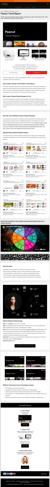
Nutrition (17, 16)
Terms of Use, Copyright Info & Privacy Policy (34, 484)
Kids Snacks (39, 126)
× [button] (48, 1)
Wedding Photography (13, 124)
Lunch (11, 128)
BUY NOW (25, 445)
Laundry (8, 128)
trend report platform (31, 329)
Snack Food (7, 18)
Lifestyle (11, 11)
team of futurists (17, 338)
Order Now (36, 72)
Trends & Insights (18, 7)
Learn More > (44, 473)
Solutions (27, 7)
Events (33, 7)
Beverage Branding (34, 124)
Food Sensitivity (27, 16)
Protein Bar (12, 18)
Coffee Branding (32, 126)
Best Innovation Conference (36, 481)
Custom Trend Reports (25, 482)
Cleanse (41, 122)
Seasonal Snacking (23, 126)
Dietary (21, 16)
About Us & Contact (10, 481)
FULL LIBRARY (4, 11)
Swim (14, 128)
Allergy (33, 16)
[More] (32, 128)
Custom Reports (19, 18)
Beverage (37, 122)
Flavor (16, 11)
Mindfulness (19, 128)
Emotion (17, 126)
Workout (21, 124)
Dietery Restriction (39, 16)
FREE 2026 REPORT (13, 72)
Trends (8, 484)
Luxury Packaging (10, 126)
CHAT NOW (25, 424)
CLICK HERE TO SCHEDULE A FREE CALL (25, 345)
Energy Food (8, 16)
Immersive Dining (27, 128)
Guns (4, 128)
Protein (13, 16)
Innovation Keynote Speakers (22, 481)
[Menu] (48, 4)
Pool (44, 126)
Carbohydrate (26, 124)
